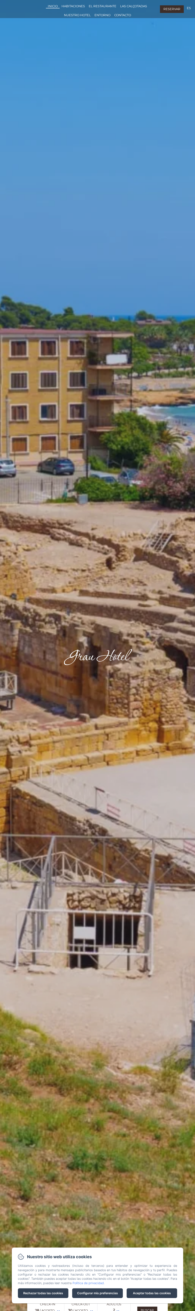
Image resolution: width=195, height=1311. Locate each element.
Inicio (53, 6)
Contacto (122, 15)
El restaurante (102, 6)
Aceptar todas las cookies (152, 1293)
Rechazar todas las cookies (43, 1293)
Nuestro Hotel (77, 15)
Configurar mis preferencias (97, 1293)
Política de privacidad (88, 1283)
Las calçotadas (133, 6)
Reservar (171, 9)
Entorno (102, 15)
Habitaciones (73, 6)
